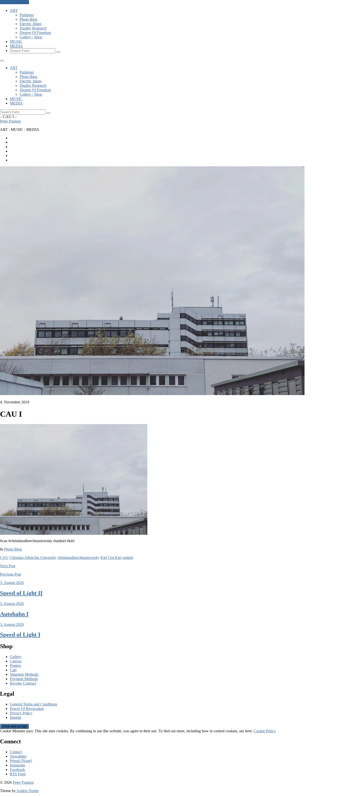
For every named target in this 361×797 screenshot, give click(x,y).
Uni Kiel (115, 557)
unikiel (128, 557)
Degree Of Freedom (35, 33)
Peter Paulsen (10, 121)
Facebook (17, 769)
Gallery (15, 657)
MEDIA (16, 46)
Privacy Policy (21, 713)
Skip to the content (14, 2)
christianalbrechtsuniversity (78, 557)
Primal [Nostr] (21, 761)
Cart (13, 670)
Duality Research (33, 28)
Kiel (103, 557)
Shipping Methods (24, 674)
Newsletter (18, 756)
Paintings (27, 15)
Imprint (15, 717)
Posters (15, 665)
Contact (16, 752)
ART (14, 10)
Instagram (17, 765)
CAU (4, 557)
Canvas (15, 661)
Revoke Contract (23, 683)
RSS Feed (18, 774)
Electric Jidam (31, 24)
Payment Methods (24, 679)
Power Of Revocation (27, 708)
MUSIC (16, 41)
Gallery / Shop (31, 37)
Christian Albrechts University (33, 557)
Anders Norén (27, 791)
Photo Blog (28, 19)
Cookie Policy (265, 731)
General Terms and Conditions (33, 704)
